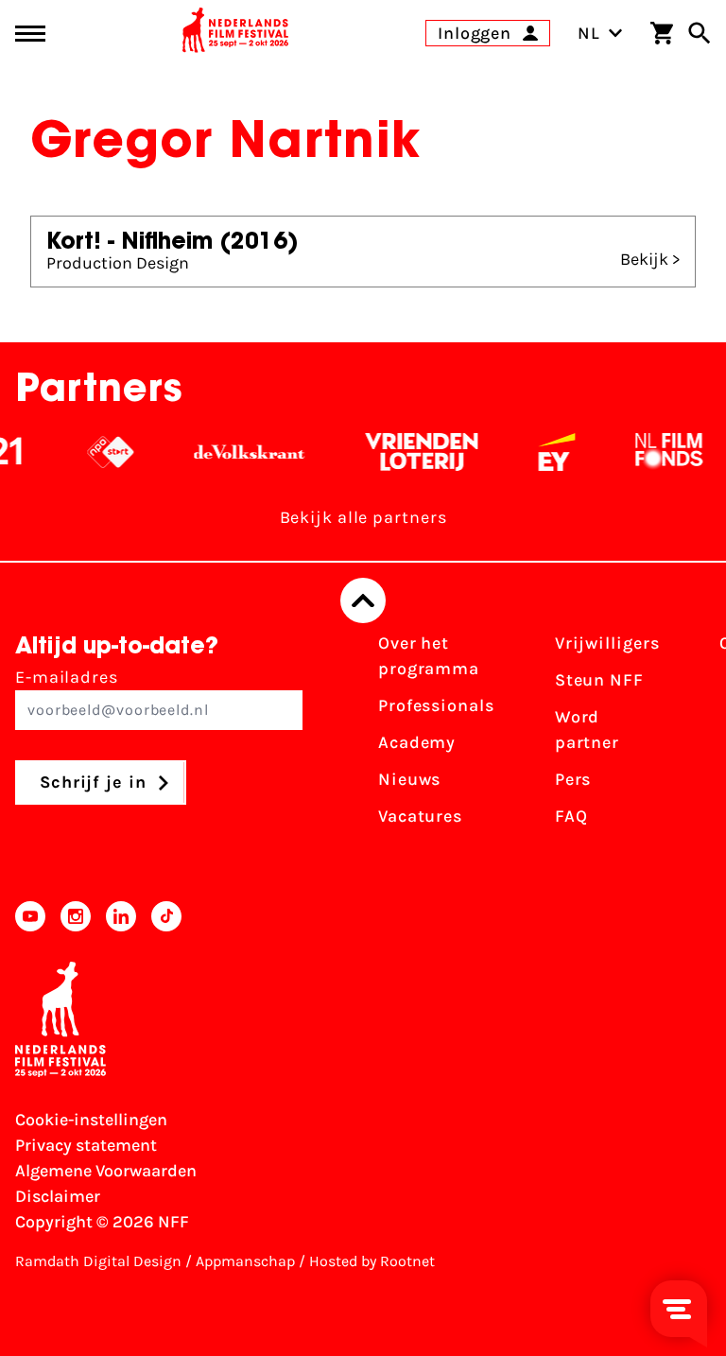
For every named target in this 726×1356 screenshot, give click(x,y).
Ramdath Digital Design (98, 1261)
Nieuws (409, 779)
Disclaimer (57, 1196)
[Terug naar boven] (363, 600)
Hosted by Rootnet (372, 1261)
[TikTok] (166, 916)
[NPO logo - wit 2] (101, 452)
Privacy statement (86, 1145)
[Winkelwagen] (661, 33)
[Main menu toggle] (30, 34)
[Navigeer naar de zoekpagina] (699, 33)
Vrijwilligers (607, 643)
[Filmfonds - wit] (660, 452)
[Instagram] (75, 916)
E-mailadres (66, 677)
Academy (417, 742)
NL (589, 33)
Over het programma (428, 656)
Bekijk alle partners (363, 517)
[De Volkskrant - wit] (240, 452)
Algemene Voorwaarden (106, 1170)
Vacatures (420, 816)
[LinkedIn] (121, 916)
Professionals (436, 705)
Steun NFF (599, 679)
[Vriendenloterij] (412, 452)
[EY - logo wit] (547, 452)
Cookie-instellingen (91, 1119)
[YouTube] (30, 916)
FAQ (571, 816)
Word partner (587, 729)
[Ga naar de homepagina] (235, 33)
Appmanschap (245, 1261)
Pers (573, 779)
